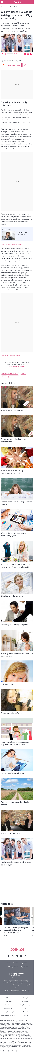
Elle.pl (8, 998)
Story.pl (25, 1015)
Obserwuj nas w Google (12, 65)
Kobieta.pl (25, 1001)
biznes (23, 373)
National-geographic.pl (8, 1015)
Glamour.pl (8, 1001)
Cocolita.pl (8, 1005)
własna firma (14, 377)
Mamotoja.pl (8, 1008)
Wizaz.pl (25, 1012)
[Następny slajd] (32, 916)
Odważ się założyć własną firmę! (11, 244)
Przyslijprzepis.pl (25, 1005)
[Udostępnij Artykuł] (25, 65)
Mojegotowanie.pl (8, 1012)
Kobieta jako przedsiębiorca (10, 355)
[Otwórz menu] (2, 2)
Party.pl (25, 998)
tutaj (15, 1050)
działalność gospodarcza (9, 373)
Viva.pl (25, 1008)
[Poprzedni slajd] (1, 916)
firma (4, 377)
